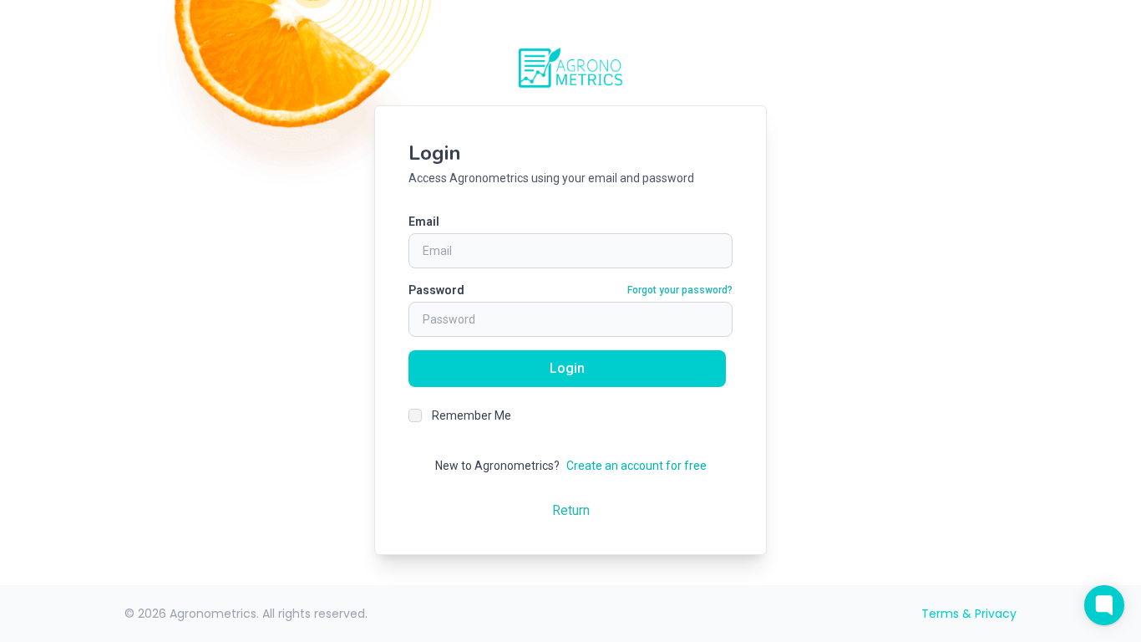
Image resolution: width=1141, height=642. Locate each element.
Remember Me (471, 415)
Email (423, 221)
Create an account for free (636, 465)
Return (571, 510)
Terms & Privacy (969, 613)
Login (567, 368)
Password (436, 290)
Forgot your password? (680, 290)
